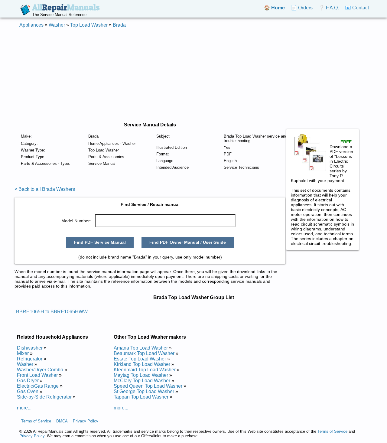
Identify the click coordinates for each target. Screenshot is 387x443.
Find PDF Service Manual (100, 242)
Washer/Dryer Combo (40, 369)
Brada (119, 25)
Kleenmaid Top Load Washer (145, 369)
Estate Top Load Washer (140, 358)
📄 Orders (302, 7)
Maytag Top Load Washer (141, 375)
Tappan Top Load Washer (141, 396)
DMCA (62, 421)
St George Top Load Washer (144, 391)
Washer (57, 25)
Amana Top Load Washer (141, 347)
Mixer (23, 353)
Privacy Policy (85, 421)
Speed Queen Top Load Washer (148, 386)
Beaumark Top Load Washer (144, 353)
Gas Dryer (28, 380)
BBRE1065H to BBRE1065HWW (52, 311)
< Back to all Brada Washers (45, 189)
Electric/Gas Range (38, 386)
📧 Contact (357, 7)
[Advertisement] (193, 75)
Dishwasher (30, 347)
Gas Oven (27, 391)
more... (24, 407)
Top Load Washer (89, 25)
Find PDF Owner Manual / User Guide (187, 242)
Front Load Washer (37, 375)
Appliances (31, 25)
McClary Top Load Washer (142, 380)
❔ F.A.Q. (329, 7)
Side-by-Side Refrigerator (44, 396)
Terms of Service (36, 421)
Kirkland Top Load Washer (142, 364)
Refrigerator (29, 358)
